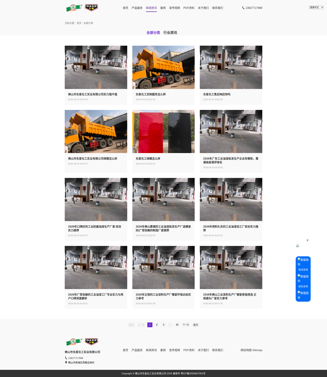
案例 (163, 7)
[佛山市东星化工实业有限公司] (82, 12)
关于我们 (203, 7)
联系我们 (217, 7)
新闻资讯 (151, 7)
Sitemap (257, 350)
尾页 (195, 324)
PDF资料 (188, 7)
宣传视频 (174, 7)
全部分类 (153, 33)
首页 (125, 7)
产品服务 (137, 7)
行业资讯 (170, 33)
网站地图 (246, 350)
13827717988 (253, 7)
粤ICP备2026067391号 (193, 373)
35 (177, 324)
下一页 (186, 325)
